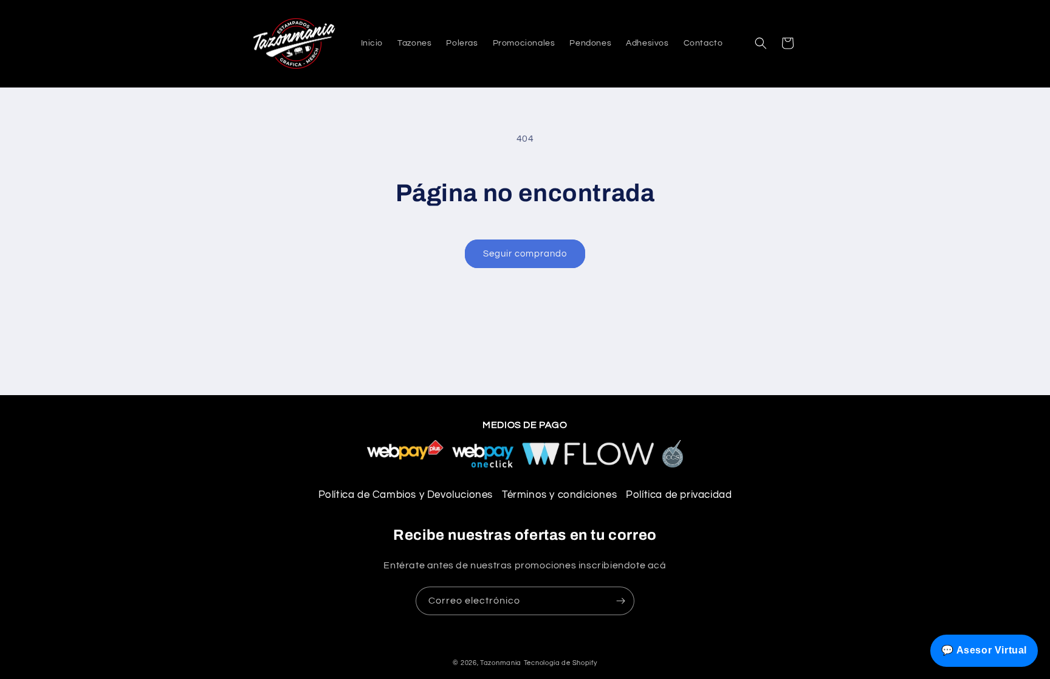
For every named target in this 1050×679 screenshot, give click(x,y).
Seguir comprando (525, 253)
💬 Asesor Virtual (984, 650)
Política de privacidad (679, 494)
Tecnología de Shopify (560, 663)
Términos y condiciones (559, 494)
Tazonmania (500, 663)
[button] (760, 43)
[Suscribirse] (620, 601)
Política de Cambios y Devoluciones (405, 494)
